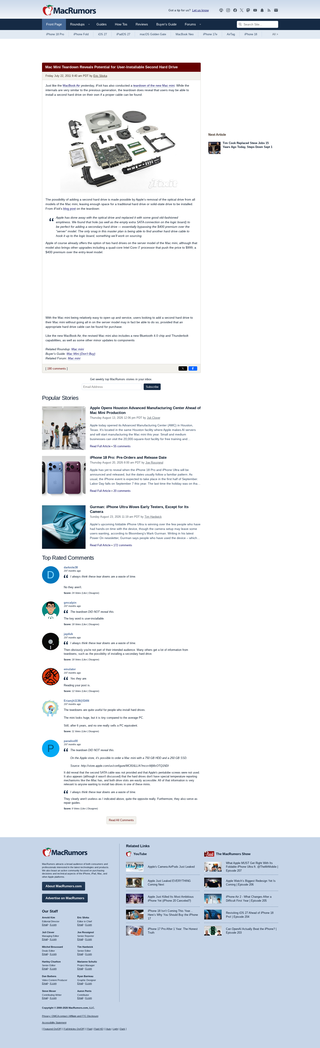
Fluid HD (98, 1029)
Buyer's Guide (166, 24)
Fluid (89, 1029)
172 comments (122, 545)
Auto (108, 1029)
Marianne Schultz (87, 961)
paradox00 (71, 741)
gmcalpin (70, 602)
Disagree (93, 593)
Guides (101, 24)
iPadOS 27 (123, 34)
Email (45, 924)
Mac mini (77, 349)
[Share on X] (183, 368)
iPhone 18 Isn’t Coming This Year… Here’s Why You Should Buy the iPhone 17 (173, 914)
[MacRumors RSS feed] (269, 10)
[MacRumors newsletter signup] (276, 10)
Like (85, 593)
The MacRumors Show (233, 854)
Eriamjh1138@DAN (76, 700)
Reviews (142, 24)
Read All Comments (121, 820)
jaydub (68, 634)
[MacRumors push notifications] (262, 10)
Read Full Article (100, 446)
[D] (50, 582)
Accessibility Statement (54, 1022)
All (275, 34)
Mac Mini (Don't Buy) (81, 353)
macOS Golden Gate (153, 34)
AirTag (231, 34)
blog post (69, 208)
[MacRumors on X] (241, 10)
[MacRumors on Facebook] (235, 10)
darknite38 (71, 567)
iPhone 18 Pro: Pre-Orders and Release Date (128, 457)
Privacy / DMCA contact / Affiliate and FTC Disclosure (70, 1016)
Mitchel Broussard (52, 947)
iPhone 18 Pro (55, 34)
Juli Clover (153, 417)
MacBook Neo (185, 34)
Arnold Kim (48, 917)
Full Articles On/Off (74, 1029)
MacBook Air (71, 85)
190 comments (56, 368)
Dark (122, 1029)
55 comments (122, 446)
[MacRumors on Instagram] (228, 10)
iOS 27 (102, 34)
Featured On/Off (52, 1029)
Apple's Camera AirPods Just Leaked (171, 866)
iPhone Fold (81, 34)
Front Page (54, 24)
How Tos (121, 24)
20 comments (122, 490)
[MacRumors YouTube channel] (255, 10)
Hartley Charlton (51, 961)
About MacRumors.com (63, 886)
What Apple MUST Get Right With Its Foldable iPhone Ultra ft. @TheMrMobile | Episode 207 (252, 866)
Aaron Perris (84, 991)
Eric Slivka (100, 75)
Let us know (200, 10)
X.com (53, 924)
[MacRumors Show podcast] (221, 10)
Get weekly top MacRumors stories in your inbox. (121, 379)
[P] (50, 756)
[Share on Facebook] (193, 368)
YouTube (140, 854)
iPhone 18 (250, 34)
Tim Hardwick (153, 516)
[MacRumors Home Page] (69, 10)
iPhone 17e (210, 34)
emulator (70, 669)
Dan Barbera (49, 976)
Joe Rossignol (154, 462)
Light (115, 1029)
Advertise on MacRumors (64, 898)
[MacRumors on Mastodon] (248, 10)
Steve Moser (49, 991)
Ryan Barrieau (85, 976)
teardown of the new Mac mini (154, 85)
